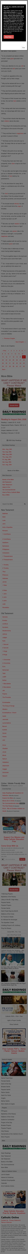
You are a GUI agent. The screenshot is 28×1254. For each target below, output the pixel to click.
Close (23, 47)
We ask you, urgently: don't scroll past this (14, 7)
